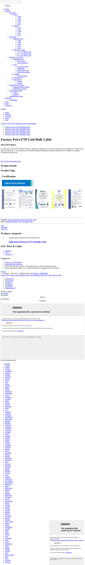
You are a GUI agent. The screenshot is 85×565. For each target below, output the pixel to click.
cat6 (2, 225)
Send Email (4, 293)
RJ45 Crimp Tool (23, 70)
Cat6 (19, 18)
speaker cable (14, 275)
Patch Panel (17, 79)
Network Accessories (16, 57)
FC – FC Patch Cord (24, 52)
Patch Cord (12, 37)
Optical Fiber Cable (15, 91)
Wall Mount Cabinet (20, 89)
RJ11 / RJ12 (21, 61)
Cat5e (19, 16)
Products (8, 11)
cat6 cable (4, 227)
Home (7, 9)
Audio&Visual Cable (16, 96)
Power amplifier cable (37, 275)
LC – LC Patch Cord (24, 53)
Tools (15, 65)
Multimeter (21, 68)
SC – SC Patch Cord (24, 55)
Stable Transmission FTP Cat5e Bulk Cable (22, 220)
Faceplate (16, 74)
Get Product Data (15, 161)
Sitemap (35, 273)
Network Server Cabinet (21, 87)
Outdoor (16, 26)
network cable (56, 275)
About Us (8, 98)
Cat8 (19, 24)
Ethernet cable (24, 275)
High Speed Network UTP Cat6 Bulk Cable (27, 242)
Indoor (15, 14)
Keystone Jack (18, 78)
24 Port (19, 81)
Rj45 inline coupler (23, 72)
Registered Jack (18, 59)
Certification (13, 100)
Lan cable (12, 13)
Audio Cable (5, 275)
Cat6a (19, 20)
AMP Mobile (43, 273)
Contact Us (8, 105)
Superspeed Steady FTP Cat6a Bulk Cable (19, 221)
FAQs (7, 104)
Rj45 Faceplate (22, 76)
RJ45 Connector (22, 63)
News (7, 102)
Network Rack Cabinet (16, 85)
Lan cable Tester (22, 66)
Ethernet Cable (18, 39)
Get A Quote (5, 161)
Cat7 (19, 22)
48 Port (19, 83)
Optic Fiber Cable (19, 50)
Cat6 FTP (4, 229)
